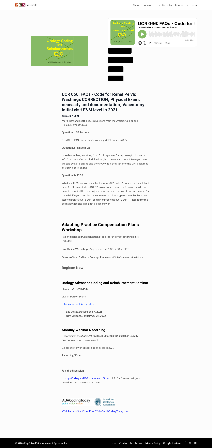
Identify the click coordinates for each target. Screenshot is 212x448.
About (136, 4)
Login (194, 4)
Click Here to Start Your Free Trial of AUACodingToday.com (95, 411)
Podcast (147, 4)
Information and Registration (78, 304)
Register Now (72, 268)
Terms (138, 443)
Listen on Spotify (115, 69)
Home (112, 443)
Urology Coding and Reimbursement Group (86, 378)
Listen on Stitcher (115, 78)
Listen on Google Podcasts (120, 60)
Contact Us (181, 4)
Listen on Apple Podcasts (120, 51)
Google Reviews (172, 443)
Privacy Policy (152, 443)
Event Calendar (163, 4)
